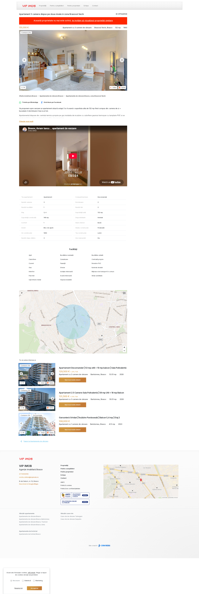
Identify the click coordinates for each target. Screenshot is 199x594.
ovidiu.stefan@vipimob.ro (28, 477)
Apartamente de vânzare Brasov (51, 96)
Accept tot (34, 588)
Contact (95, 6)
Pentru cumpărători (57, 6)
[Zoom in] (124, 347)
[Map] (73, 321)
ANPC (63, 482)
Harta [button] (123, 87)
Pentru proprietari (73, 6)
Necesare (16, 580)
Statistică (27, 580)
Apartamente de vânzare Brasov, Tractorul (33, 522)
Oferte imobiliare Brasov (28, 96)
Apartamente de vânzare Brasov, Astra (32, 524)
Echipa (86, 6)
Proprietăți (42, 6)
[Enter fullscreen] (124, 293)
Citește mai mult (26, 121)
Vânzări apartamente (26, 513)
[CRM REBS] (104, 545)
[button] (24, 60)
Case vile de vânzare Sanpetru (71, 519)
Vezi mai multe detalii (72, 380)
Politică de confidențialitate (70, 488)
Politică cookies (66, 485)
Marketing (39, 580)
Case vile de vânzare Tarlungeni (71, 516)
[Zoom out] (124, 350)
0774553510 (23, 474)
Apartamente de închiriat (28, 531)
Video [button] (114, 87)
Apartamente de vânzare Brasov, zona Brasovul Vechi (86, 96)
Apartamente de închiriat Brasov (30, 534)
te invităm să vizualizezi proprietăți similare (92, 20)
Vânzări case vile (67, 513)
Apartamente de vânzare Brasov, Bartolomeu (34, 519)
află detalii (31, 573)
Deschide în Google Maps (28, 484)
